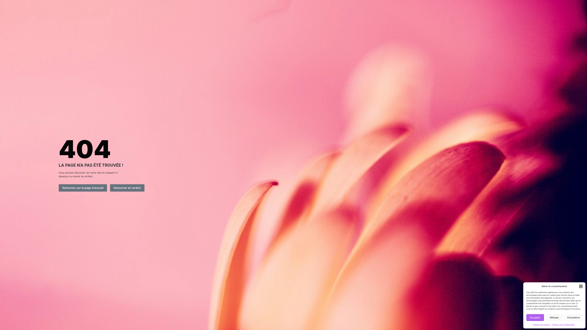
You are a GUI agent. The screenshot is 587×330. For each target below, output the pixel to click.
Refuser (554, 317)
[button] (580, 286)
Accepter (535, 317)
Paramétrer (573, 317)
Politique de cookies (541, 324)
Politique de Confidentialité (563, 324)
